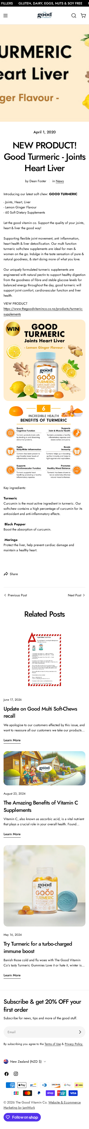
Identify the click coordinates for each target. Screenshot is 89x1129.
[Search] (74, 15)
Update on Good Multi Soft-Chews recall (40, 712)
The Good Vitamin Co (31, 1102)
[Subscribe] (80, 1032)
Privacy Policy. (74, 1044)
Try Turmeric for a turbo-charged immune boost (38, 947)
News (60, 181)
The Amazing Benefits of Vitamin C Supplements (41, 806)
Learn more (12, 740)
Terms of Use (53, 1044)
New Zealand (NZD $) (26, 1061)
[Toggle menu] (5, 15)
